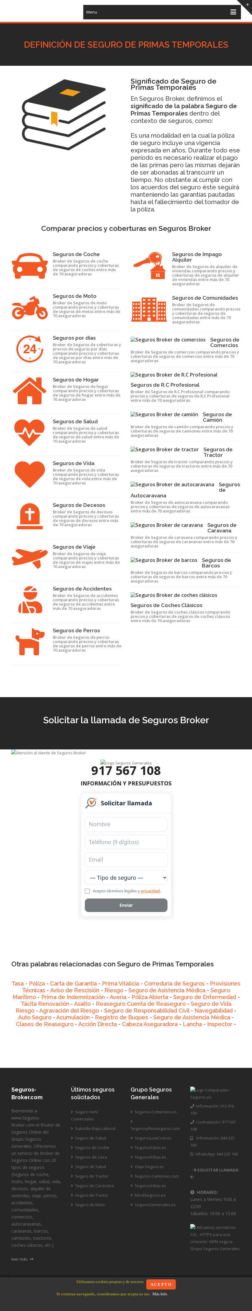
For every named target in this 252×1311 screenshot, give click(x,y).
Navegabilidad (214, 1010)
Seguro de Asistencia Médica (166, 990)
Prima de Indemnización (73, 997)
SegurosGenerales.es (155, 1204)
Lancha (192, 1024)
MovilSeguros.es (150, 1195)
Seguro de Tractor (91, 1176)
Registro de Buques (121, 1017)
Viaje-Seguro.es (149, 1166)
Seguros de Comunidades (205, 298)
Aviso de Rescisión (74, 990)
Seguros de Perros (76, 630)
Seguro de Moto (89, 1204)
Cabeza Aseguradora (150, 1024)
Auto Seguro (34, 1017)
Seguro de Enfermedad (204, 997)
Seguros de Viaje (74, 547)
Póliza (37, 983)
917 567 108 (126, 770)
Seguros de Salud (75, 421)
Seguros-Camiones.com (156, 1176)
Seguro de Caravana (94, 1185)
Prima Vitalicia (120, 983)
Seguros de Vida (73, 463)
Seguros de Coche (76, 254)
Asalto (82, 1004)
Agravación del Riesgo (69, 1010)
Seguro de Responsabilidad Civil (146, 1010)
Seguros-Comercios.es (155, 1112)
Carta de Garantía (73, 983)
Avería (118, 997)
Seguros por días (74, 338)
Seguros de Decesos (79, 505)
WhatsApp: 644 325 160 (216, 1154)
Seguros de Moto (74, 296)
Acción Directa (97, 1024)
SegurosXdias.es (150, 1147)
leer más (20, 1259)
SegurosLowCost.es (152, 1138)
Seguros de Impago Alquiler (197, 257)
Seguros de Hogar (76, 379)
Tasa (18, 983)
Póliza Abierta (150, 997)
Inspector (219, 1024)
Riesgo (113, 990)
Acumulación (73, 1017)
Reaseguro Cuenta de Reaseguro (141, 1004)
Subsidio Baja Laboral (95, 1128)
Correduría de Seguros (174, 983)
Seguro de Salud (90, 1138)
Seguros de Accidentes (82, 588)
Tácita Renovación (45, 1004)
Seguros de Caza (90, 1157)
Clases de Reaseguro (44, 1024)
